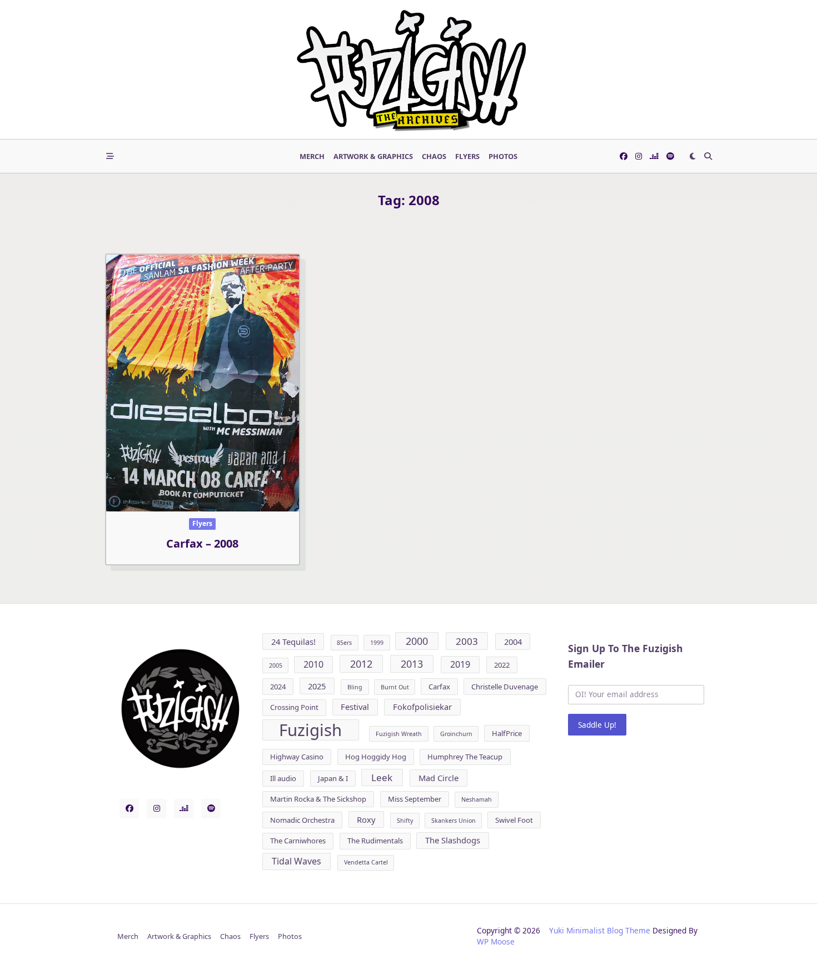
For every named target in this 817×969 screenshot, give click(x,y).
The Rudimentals (375, 841)
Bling (354, 687)
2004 (513, 641)
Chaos (434, 156)
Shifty (405, 820)
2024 (278, 687)
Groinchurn (456, 734)
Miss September (414, 799)
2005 (275, 665)
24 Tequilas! (293, 641)
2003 (467, 641)
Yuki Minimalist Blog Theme (599, 930)
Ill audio (283, 778)
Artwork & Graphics (373, 156)
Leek (381, 777)
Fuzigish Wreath (399, 734)
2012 (361, 663)
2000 (417, 641)
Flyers (467, 156)
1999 (376, 643)
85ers (344, 643)
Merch (312, 156)
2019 (460, 664)
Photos (503, 156)
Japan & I (333, 778)
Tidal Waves (296, 861)
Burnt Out (395, 687)
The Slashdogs (452, 840)
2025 (317, 686)
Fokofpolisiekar (422, 706)
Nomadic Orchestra (302, 820)
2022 (502, 665)
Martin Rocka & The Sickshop (318, 799)
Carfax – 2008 (202, 543)
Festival (355, 706)
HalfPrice (507, 733)
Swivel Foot (514, 820)
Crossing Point (294, 707)
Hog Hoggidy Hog (375, 757)
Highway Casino (296, 757)
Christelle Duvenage (504, 687)
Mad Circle (439, 777)
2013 (412, 663)
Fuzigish (310, 730)
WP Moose (496, 941)
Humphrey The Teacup (464, 757)
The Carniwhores (298, 841)
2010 (313, 664)
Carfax (439, 687)
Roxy (366, 819)
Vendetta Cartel (366, 862)
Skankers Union (453, 820)
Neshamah (476, 799)
